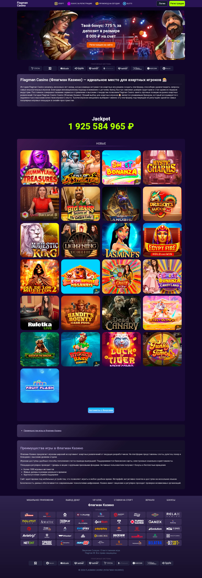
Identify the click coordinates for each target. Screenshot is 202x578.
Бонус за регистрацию (81, 4)
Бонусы (171, 500)
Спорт (61, 4)
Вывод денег (73, 500)
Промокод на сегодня (109, 4)
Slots (129, 4)
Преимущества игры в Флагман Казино (42, 430)
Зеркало (149, 500)
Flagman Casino (22, 3)
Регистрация (177, 3)
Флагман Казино (101, 505)
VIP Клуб (97, 500)
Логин (162, 3)
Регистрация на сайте (101, 45)
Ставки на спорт (123, 500)
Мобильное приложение (40, 500)
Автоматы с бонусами (101, 410)
